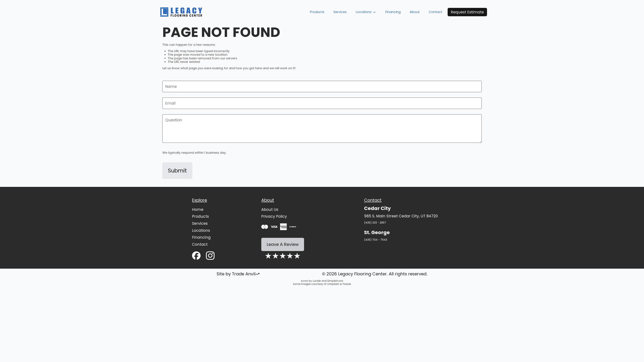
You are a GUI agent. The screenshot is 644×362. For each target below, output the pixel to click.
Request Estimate (467, 12)
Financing (393, 12)
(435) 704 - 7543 (375, 239)
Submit (177, 170)
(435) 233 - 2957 (375, 222)
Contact (435, 12)
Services (340, 12)
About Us (269, 209)
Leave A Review (283, 244)
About (415, 12)
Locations (363, 12)
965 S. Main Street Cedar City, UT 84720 (401, 216)
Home (197, 209)
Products (317, 12)
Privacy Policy (274, 216)
